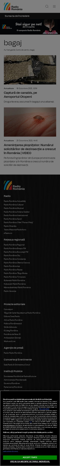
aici (31, 421)
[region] (30, 428)
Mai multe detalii (44, 409)
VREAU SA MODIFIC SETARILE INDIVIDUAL (30, 462)
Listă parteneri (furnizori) (10, 451)
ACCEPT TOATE (30, 458)
